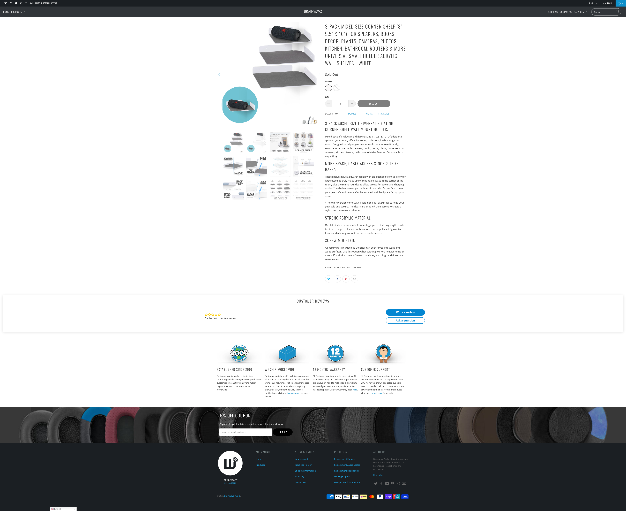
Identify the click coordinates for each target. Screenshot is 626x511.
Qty (327, 97)
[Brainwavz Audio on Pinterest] (20, 3)
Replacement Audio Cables (347, 464)
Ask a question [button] (405, 320)
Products (16, 11)
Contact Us (566, 11)
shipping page (293, 393)
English (57, 509)
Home (6, 11)
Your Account (301, 459)
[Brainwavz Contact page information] (383, 364)
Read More (378, 474)
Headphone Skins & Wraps (347, 482)
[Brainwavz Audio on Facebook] (10, 3)
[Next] (318, 74)
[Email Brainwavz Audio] (31, 3)
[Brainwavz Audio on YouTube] (15, 3)
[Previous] (220, 74)
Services (579, 11)
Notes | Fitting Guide (377, 113)
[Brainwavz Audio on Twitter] (5, 3)
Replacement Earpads (344, 459)
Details (352, 113)
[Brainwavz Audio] (313, 11)
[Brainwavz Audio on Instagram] (25, 3)
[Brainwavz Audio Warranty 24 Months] (335, 364)
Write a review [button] (405, 312)
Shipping (553, 11)
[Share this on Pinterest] (346, 278)
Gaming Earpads (342, 476)
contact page (376, 393)
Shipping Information (305, 470)
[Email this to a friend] (354, 278)
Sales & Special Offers (46, 3)
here (355, 389)
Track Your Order (303, 464)
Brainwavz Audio (232, 495)
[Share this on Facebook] (337, 278)
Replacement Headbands (346, 470)
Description (331, 113)
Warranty (299, 476)
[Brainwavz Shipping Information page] (287, 364)
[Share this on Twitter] (328, 278)
